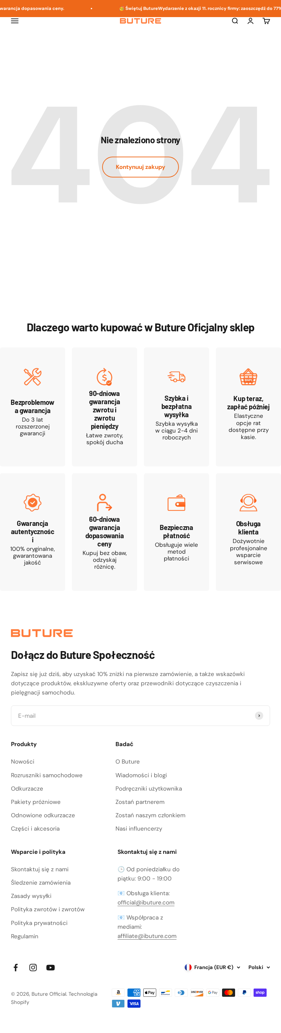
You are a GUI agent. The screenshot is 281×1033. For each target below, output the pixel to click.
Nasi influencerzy (138, 828)
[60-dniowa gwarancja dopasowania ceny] (104, 532)
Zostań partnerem (139, 802)
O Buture (127, 761)
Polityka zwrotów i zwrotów (48, 909)
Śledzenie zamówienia (41, 882)
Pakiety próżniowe (36, 802)
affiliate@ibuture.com (147, 936)
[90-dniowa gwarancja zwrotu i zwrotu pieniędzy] (104, 406)
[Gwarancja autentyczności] (32, 532)
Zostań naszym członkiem (150, 815)
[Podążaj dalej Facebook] (15, 967)
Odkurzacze (27, 788)
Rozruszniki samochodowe (47, 775)
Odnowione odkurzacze (43, 815)
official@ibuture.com (146, 902)
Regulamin (24, 936)
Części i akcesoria (35, 828)
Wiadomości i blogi (141, 775)
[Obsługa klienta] (248, 532)
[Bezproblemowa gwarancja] (32, 406)
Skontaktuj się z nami (40, 869)
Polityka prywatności (39, 923)
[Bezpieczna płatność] (176, 532)
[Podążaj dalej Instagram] (33, 967)
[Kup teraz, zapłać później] (248, 406)
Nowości (22, 761)
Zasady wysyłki (31, 896)
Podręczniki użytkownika (148, 788)
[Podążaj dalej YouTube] (50, 967)
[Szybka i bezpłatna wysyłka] (176, 406)
